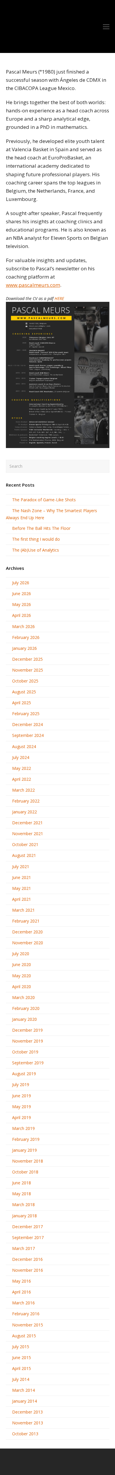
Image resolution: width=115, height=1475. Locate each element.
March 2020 (23, 997)
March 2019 (23, 1128)
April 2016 (21, 1292)
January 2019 (24, 1150)
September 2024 (28, 735)
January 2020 (24, 1019)
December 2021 (27, 822)
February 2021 (26, 921)
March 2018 (23, 1204)
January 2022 (24, 812)
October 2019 (25, 1052)
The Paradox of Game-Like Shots (44, 499)
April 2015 (21, 1368)
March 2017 (23, 1248)
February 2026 (26, 637)
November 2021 (27, 833)
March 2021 (23, 910)
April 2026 (21, 615)
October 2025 (25, 681)
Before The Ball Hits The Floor (41, 528)
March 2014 (23, 1390)
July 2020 (20, 953)
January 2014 (24, 1401)
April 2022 (21, 779)
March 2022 (23, 790)
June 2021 (21, 877)
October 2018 (25, 1172)
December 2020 (27, 932)
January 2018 (24, 1215)
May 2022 (21, 768)
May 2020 (21, 975)
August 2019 (24, 1073)
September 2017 (28, 1237)
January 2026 (24, 648)
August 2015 (24, 1336)
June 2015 (21, 1357)
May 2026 (21, 604)
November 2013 (27, 1423)
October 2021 (25, 844)
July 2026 (20, 582)
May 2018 (21, 1193)
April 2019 (21, 1117)
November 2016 (27, 1270)
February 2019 (26, 1139)
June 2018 (21, 1183)
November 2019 (27, 1041)
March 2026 (23, 626)
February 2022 (26, 801)
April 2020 (21, 986)
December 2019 (27, 1030)
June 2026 (21, 593)
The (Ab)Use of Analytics (35, 550)
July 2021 (20, 866)
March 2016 (23, 1303)
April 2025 (21, 702)
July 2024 (20, 757)
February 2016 (26, 1313)
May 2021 (21, 888)
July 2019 (20, 1084)
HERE (59, 298)
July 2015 (20, 1346)
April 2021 (21, 899)
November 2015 (27, 1325)
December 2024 (27, 724)
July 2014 (20, 1379)
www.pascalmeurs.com (33, 285)
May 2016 (21, 1281)
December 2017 (27, 1226)
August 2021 (24, 855)
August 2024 (24, 746)
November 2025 (27, 670)
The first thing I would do (36, 539)
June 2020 (21, 964)
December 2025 (27, 659)
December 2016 (27, 1259)
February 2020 (26, 1008)
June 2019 (21, 1095)
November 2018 (27, 1161)
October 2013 (25, 1433)
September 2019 (28, 1063)
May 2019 (21, 1106)
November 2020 (27, 942)
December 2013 (27, 1412)
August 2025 (24, 692)
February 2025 (26, 713)
